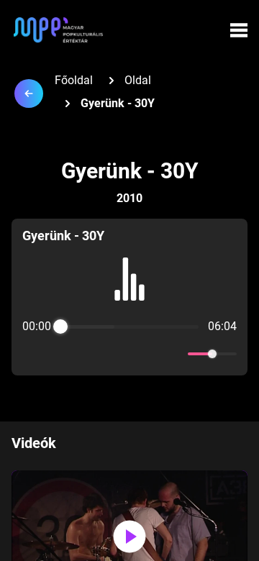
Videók (34, 443)
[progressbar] (129, 326)
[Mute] (174, 354)
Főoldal (74, 80)
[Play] (129, 353)
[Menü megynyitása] (238, 30)
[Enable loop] (31, 354)
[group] (129, 297)
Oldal (137, 80)
